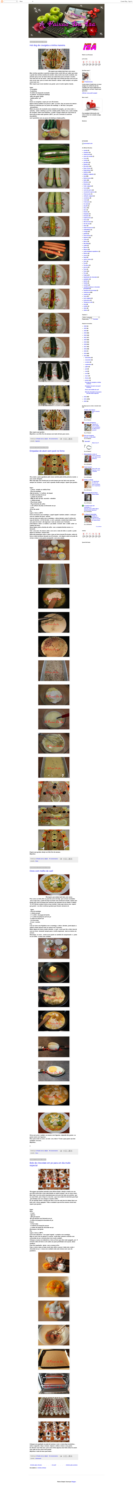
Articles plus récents (36, 1465)
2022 (85, 335)
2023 (85, 333)
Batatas (86, 164)
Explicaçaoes (87, 217)
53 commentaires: (53, 1150)
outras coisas (87, 259)
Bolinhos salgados (89, 174)
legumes (37, 441)
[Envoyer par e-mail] (64, 439)
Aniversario (38, 1458)
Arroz (85, 158)
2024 (85, 330)
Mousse (86, 249)
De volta (86, 204)
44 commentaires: (53, 438)
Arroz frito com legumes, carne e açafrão (96, 470)
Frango (85, 231)
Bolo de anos (87, 178)
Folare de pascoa (88, 227)
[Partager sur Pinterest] (71, 439)
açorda (85, 150)
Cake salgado (87, 186)
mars (86, 376)
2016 (85, 349)
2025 (85, 328)
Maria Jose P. (95, 442)
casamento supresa (89, 192)
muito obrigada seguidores (91, 251)
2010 (85, 401)
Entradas (86, 215)
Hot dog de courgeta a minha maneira (47, 45)
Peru (85, 273)
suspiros (86, 294)
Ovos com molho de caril (41, 871)
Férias (85, 219)
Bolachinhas (87, 170)
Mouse (85, 247)
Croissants (87, 202)
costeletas (86, 198)
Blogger (73, 1481)
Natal (85, 257)
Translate (95, 319)
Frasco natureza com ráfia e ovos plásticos (96, 457)
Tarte (85, 296)
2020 (85, 339)
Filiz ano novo (87, 221)
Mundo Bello (95, 494)
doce (85, 210)
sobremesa (87, 292)
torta (85, 304)
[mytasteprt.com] (87, 143)
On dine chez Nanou (89, 410)
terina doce (87, 300)
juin (86, 369)
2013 (85, 355)
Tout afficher (99, 526)
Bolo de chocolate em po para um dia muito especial (93, 392)
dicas (85, 208)
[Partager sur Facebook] (69, 439)
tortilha (85, 306)
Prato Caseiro (88, 467)
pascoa (86, 267)
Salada (85, 283)
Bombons (86, 182)
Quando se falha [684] (89, 437)
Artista (85, 160)
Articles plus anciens (72, 1465)
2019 (85, 342)
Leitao (85, 239)
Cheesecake (87, 194)
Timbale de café (88, 302)
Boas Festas (87, 168)
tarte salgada (87, 298)
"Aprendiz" (87, 441)
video (85, 308)
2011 (85, 399)
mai (86, 371)
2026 (85, 326)
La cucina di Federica (90, 422)
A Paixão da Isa (88, 82)
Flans (85, 225)
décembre (88, 357)
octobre (87, 362)
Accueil (54, 1465)
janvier (87, 380)
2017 (85, 346)
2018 (85, 344)
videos (85, 310)
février (87, 378)
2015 (85, 351)
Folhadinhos (87, 229)
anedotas (86, 152)
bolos (85, 180)
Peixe (36, 861)
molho (85, 245)
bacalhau (86, 162)
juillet (86, 366)
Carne (85, 188)
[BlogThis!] (66, 439)
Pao (85, 263)
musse (85, 255)
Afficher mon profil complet (89, 93)
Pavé (85, 269)
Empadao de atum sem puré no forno (47, 451)
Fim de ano (87, 223)
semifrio (86, 285)
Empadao (86, 214)
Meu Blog (86, 243)
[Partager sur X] (68, 439)
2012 (85, 396)
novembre (88, 360)
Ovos (36, 1153)
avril (86, 373)
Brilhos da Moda (88, 480)
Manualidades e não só (90, 454)
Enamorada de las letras (91, 492)
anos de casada (88, 156)
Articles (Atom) (41, 1468)
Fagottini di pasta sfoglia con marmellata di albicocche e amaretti (96, 427)
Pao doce (86, 265)
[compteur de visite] (91, 66)
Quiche (85, 281)
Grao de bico (87, 235)
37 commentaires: (53, 858)
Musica (86, 253)
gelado (85, 233)
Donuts (86, 211)
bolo (85, 176)
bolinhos (86, 172)
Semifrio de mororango (90, 290)
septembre (88, 364)
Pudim (85, 275)
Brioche (86, 184)
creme (85, 200)
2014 (85, 353)
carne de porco (88, 190)
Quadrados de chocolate (90, 277)
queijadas (86, 279)
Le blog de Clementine (90, 514)
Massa (85, 241)
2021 (85, 337)
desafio (86, 206)
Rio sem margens (89, 435)
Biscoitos (86, 166)
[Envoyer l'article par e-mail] (60, 438)
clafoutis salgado (88, 196)
